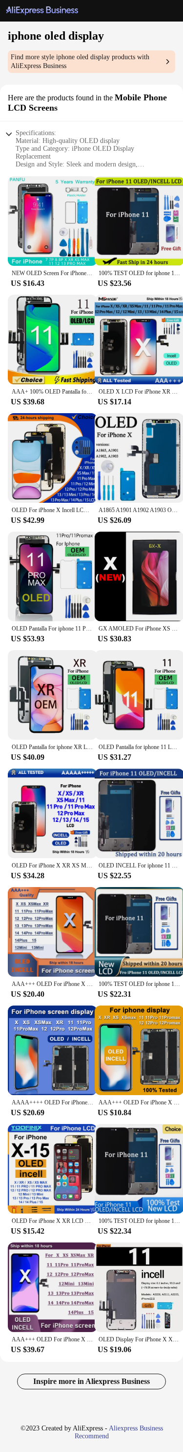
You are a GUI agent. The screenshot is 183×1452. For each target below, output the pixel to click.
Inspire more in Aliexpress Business (91, 1381)
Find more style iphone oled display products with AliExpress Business (80, 61)
